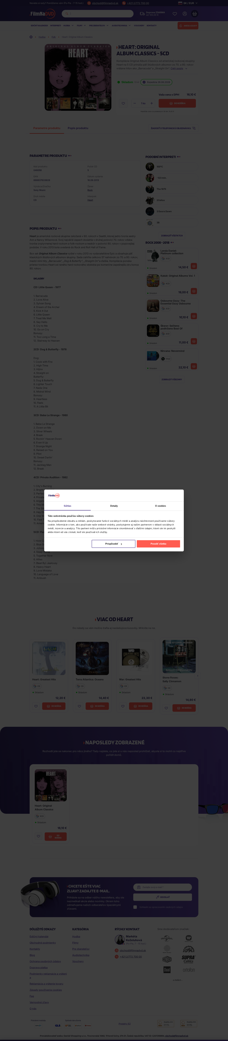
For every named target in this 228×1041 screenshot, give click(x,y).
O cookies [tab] (160, 506)
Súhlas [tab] (67, 506)
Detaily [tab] (114, 506)
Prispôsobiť (111, 543)
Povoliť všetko (158, 543)
